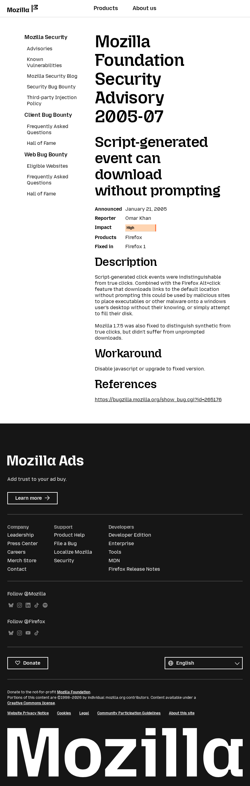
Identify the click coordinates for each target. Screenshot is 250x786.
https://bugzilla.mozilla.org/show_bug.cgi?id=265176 (158, 399)
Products (106, 8)
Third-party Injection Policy (52, 100)
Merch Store (21, 560)
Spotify (45, 605)
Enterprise (121, 543)
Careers (16, 552)
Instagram (19, 605)
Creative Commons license (31, 703)
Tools (115, 552)
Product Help (69, 535)
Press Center (22, 543)
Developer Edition (130, 535)
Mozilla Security (45, 37)
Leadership (20, 535)
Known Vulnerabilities (44, 62)
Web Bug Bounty (45, 154)
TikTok (36, 605)
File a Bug (65, 543)
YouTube (28, 633)
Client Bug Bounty (48, 115)
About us (144, 8)
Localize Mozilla (73, 552)
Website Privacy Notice (28, 713)
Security (64, 560)
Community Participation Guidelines (129, 713)
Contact (17, 569)
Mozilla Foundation (73, 692)
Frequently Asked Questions (47, 129)
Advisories (39, 49)
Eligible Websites (47, 166)
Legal (84, 713)
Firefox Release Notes (134, 569)
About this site (182, 713)
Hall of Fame (41, 143)
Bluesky (11, 605)
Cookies (64, 713)
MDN (114, 560)
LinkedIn (28, 605)
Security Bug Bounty (51, 87)
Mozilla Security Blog (52, 76)
